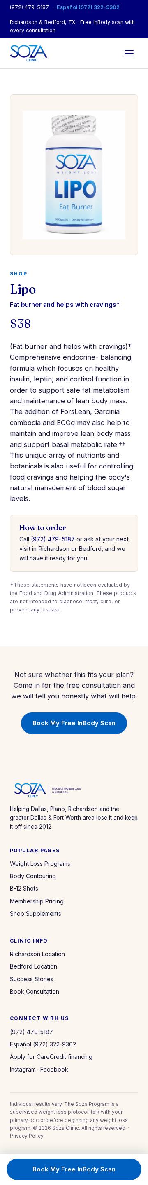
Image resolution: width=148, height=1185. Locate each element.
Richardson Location (37, 953)
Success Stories (31, 979)
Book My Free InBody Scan (74, 723)
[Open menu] (129, 53)
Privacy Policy (27, 1136)
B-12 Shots (24, 888)
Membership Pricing (37, 901)
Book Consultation (34, 991)
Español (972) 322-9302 (88, 7)
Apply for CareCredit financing (51, 1056)
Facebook (54, 1069)
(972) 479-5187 (29, 7)
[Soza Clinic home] (28, 53)
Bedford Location (33, 966)
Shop (19, 273)
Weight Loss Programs (40, 863)
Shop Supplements (35, 913)
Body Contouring (33, 875)
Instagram (23, 1069)
